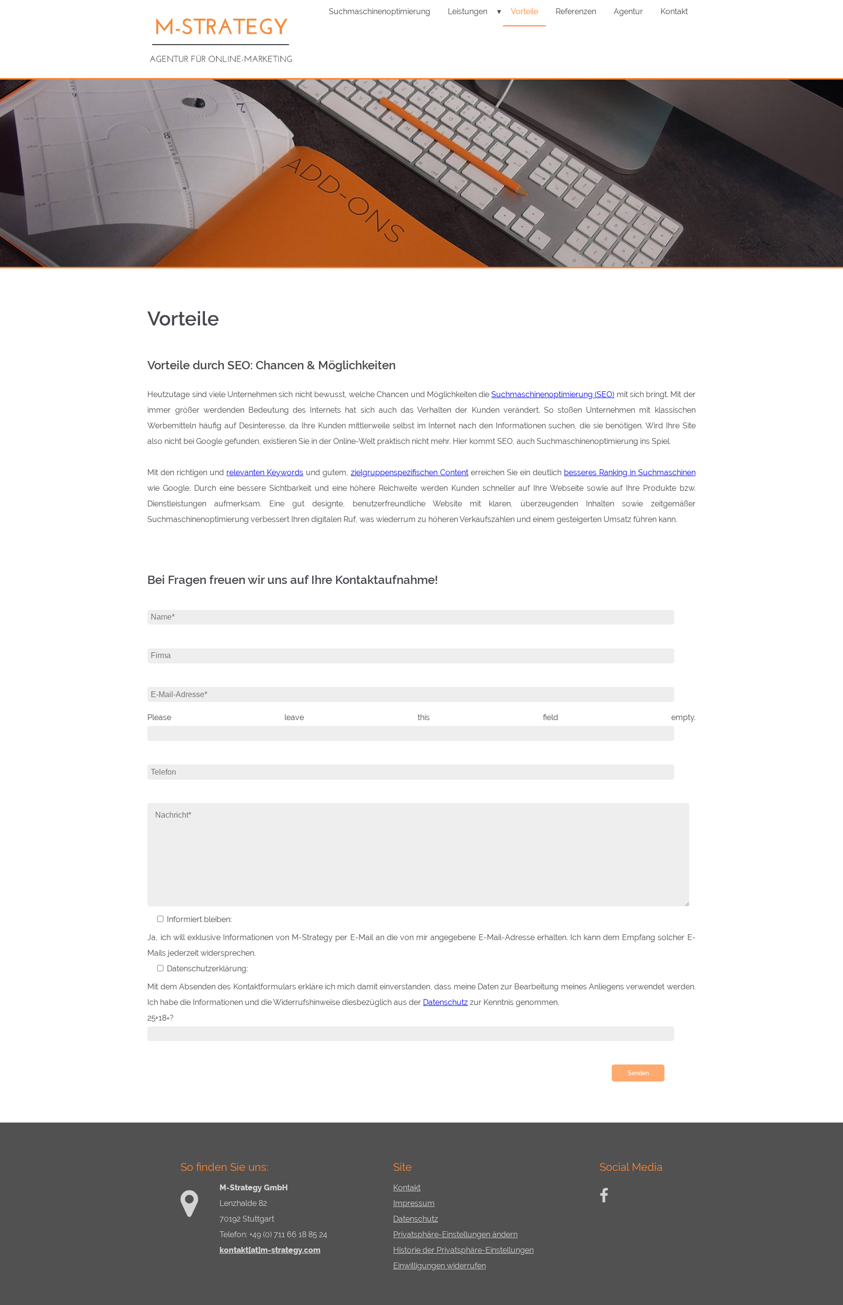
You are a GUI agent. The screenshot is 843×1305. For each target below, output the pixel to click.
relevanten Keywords (264, 472)
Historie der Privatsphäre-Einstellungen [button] (463, 1250)
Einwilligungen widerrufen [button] (439, 1265)
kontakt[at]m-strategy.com (270, 1250)
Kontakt (407, 1187)
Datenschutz (445, 1002)
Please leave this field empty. (421, 717)
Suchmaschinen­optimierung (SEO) (552, 394)
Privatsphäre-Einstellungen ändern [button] (455, 1234)
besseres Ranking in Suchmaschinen (630, 472)
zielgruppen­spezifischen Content (409, 472)
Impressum (414, 1203)
